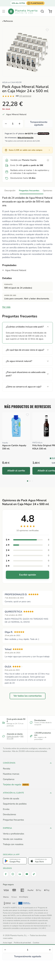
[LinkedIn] (20, 874)
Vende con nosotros (12, 839)
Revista (6, 768)
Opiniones (47, 190)
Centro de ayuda (13, 736)
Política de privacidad (22, 942)
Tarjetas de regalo (15, 784)
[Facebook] (6, 874)
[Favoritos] (47, 30)
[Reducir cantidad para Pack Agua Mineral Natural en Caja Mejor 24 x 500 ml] (5, 124)
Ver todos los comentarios (27, 696)
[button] (3, 11)
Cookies (36, 942)
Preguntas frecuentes (29, 190)
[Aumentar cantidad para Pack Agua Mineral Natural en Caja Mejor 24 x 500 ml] (19, 124)
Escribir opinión (27, 574)
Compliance (8, 779)
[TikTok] (34, 874)
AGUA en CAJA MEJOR (12, 82)
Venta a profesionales (13, 833)
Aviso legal (7, 942)
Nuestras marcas (11, 773)
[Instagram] (13, 874)
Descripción (10, 190)
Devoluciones (9, 814)
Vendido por (23, 160)
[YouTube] (27, 874)
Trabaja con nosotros (13, 844)
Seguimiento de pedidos (15, 803)
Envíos (6, 809)
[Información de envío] (48, 160)
